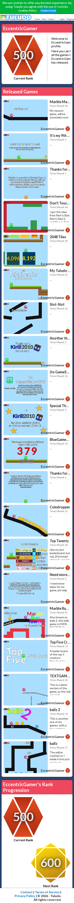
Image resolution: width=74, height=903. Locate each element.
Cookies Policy (27, 10)
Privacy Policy (25, 896)
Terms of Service (47, 892)
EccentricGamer (53, 129)
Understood (48, 10)
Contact (27, 892)
